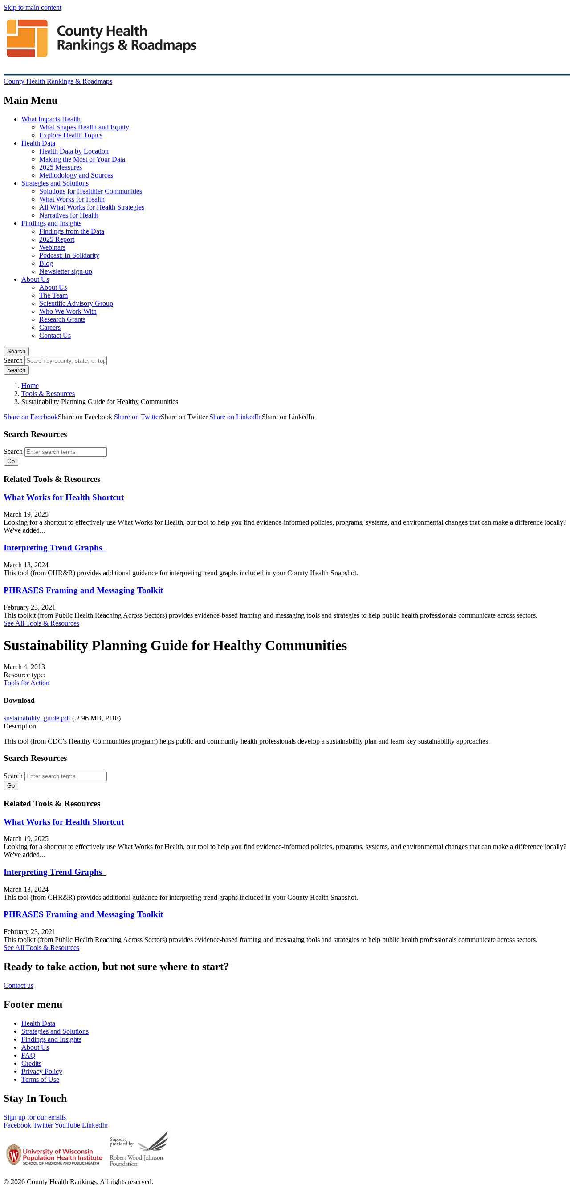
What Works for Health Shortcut (64, 497)
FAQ (28, 1055)
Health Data (38, 143)
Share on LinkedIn (235, 417)
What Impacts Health (51, 119)
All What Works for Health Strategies (91, 207)
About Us (35, 279)
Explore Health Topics (70, 135)
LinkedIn (95, 1125)
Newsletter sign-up (65, 271)
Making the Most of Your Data (82, 159)
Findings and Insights (51, 223)
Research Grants (62, 319)
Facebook (17, 1125)
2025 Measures (60, 167)
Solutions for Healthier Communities (90, 191)
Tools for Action (26, 683)
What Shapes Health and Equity (84, 127)
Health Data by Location (74, 151)
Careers (50, 327)
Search (16, 351)
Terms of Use (40, 1079)
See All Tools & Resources (41, 623)
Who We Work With (68, 311)
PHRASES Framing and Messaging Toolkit (83, 590)
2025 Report (56, 239)
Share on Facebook (31, 417)
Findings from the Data (71, 231)
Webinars (52, 247)
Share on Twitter (137, 417)
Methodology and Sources (76, 175)
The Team (53, 295)
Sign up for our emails (35, 1117)
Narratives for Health (68, 215)
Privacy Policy (41, 1071)
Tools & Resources (48, 393)
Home (30, 385)
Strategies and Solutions (55, 183)
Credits (31, 1063)
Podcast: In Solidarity (69, 255)
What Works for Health (72, 199)
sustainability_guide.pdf (37, 718)
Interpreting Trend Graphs (55, 547)
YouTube (67, 1125)
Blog (46, 263)
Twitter (43, 1125)
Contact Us (55, 335)
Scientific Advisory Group (76, 303)
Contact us (18, 985)
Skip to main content (32, 7)
